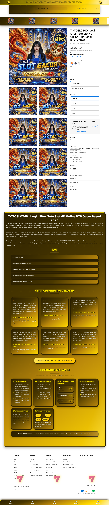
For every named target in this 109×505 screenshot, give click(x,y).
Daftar (54, 503)
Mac (15, 459)
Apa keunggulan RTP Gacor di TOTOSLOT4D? (24, 277)
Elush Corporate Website (69, 467)
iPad (15, 461)
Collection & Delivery (51, 461)
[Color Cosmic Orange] (71, 63)
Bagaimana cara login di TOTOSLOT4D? (23, 265)
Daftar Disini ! (76, 2)
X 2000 (74, 113)
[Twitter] (74, 190)
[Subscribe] (36, 490)
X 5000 (74, 108)
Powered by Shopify (90, 493)
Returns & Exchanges (51, 464)
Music (15, 470)
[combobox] (51, 8)
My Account (49, 459)
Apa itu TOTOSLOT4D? (19, 259)
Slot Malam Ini (68, 13)
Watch (15, 467)
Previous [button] (8, 2)
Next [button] (100, 2)
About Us (65, 459)
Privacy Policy (50, 472)
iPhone (15, 464)
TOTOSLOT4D (19, 13)
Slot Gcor (61, 13)
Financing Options (35, 470)
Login (32, 503)
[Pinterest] (76, 190)
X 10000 (74, 103)
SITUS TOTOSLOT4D (29, 13)
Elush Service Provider (36, 467)
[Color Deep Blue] (75, 63)
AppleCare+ (33, 459)
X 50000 (74, 98)
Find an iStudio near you (69, 461)
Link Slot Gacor (76, 83)
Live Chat (98, 503)
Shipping (79, 50)
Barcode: (82, 43)
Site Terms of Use (51, 475)
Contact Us (49, 467)
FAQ (47, 470)
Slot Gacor (12, 13)
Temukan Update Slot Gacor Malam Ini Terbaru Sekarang (54, 360)
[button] (12, 13)
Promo (10, 503)
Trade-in (32, 472)
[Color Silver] (79, 63)
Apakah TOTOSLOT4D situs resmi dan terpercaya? (25, 271)
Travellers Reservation (36, 475)
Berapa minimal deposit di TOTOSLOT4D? (23, 283)
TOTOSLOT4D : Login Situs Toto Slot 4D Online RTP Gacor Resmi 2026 (54, 2)
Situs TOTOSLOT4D (86, 13)
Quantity (72, 137)
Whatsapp (76, 503)
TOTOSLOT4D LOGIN (41, 13)
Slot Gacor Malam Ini (52, 13)
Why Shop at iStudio (68, 464)
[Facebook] (71, 190)
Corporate (32, 461)
